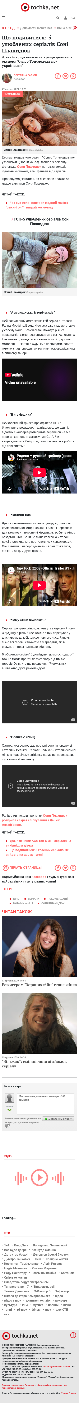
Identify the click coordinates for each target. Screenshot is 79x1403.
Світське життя (15, 1277)
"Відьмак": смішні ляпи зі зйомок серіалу (34, 1064)
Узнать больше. (69, 1393)
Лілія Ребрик (52, 1264)
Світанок (67, 1273)
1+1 (6, 1245)
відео (59, 1296)
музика (38, 1305)
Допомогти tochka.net (36, 28)
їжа (6, 1314)
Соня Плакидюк (52, 903)
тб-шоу (22, 1309)
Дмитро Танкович (17, 1259)
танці (8, 1309)
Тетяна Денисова (16, 1291)
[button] (65, 18)
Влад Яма (21, 1245)
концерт (61, 1300)
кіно (16, 898)
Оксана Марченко (45, 1268)
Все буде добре (15, 1250)
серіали (33, 898)
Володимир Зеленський (50, 1245)
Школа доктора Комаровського (27, 1296)
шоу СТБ (62, 1309)
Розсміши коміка (43, 1273)
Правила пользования (13, 1385)
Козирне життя (57, 1259)
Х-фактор (62, 1291)
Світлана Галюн (25, 75)
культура (10, 1305)
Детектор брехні (16, 1254)
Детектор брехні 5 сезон (50, 1254)
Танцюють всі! (44, 1287)
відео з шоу (12, 1300)
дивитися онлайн (38, 1300)
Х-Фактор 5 (42, 1291)
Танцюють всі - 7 (16, 1287)
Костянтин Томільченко (21, 1264)
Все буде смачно (43, 1250)
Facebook (39, 876)
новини (53, 1305)
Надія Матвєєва (15, 1268)
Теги (7, 1233)
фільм (36, 1309)
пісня (67, 1305)
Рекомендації (12, 94)
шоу (48, 1309)
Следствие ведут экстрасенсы (26, 1282)
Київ (38, 1259)
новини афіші (23, 903)
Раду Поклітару (15, 1273)
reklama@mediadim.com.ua (56, 1366)
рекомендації (58, 898)
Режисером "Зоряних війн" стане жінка (39, 984)
